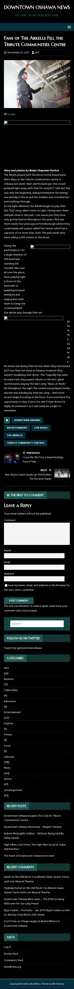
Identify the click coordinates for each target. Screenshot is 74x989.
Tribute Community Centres (25, 443)
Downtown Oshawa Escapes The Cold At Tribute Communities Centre (32, 818)
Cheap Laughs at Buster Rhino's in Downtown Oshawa (32, 923)
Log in (7, 947)
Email (7, 562)
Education (10, 701)
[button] (68, 27)
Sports (8, 779)
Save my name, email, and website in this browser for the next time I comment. (37, 587)
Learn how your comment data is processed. (35, 608)
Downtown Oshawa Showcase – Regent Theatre (33, 827)
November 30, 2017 (18, 53)
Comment (10, 520)
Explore (8, 723)
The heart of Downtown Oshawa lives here (29, 856)
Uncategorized (13, 790)
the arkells (14, 435)
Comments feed (13, 960)
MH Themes (58, 984)
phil (37, 53)
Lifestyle (9, 757)
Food (7, 746)
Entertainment (12, 712)
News (7, 768)
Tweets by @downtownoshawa (23, 648)
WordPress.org (12, 967)
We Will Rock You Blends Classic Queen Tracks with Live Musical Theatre (36, 879)
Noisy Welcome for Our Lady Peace (34, 901)
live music (41, 428)
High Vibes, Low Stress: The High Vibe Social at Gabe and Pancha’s (35, 847)
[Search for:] (37, 623)
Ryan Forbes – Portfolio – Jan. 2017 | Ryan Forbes (32, 910)
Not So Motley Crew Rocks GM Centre (37, 912)
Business (8, 679)
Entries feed (11, 954)
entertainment (17, 428)
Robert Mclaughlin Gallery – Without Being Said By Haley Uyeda (34, 835)
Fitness (8, 734)
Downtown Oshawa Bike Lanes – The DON (28, 899)
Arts (6, 668)
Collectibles (11, 690)
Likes (11, 114)
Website (9, 574)
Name (7, 550)
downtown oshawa (27, 420)
